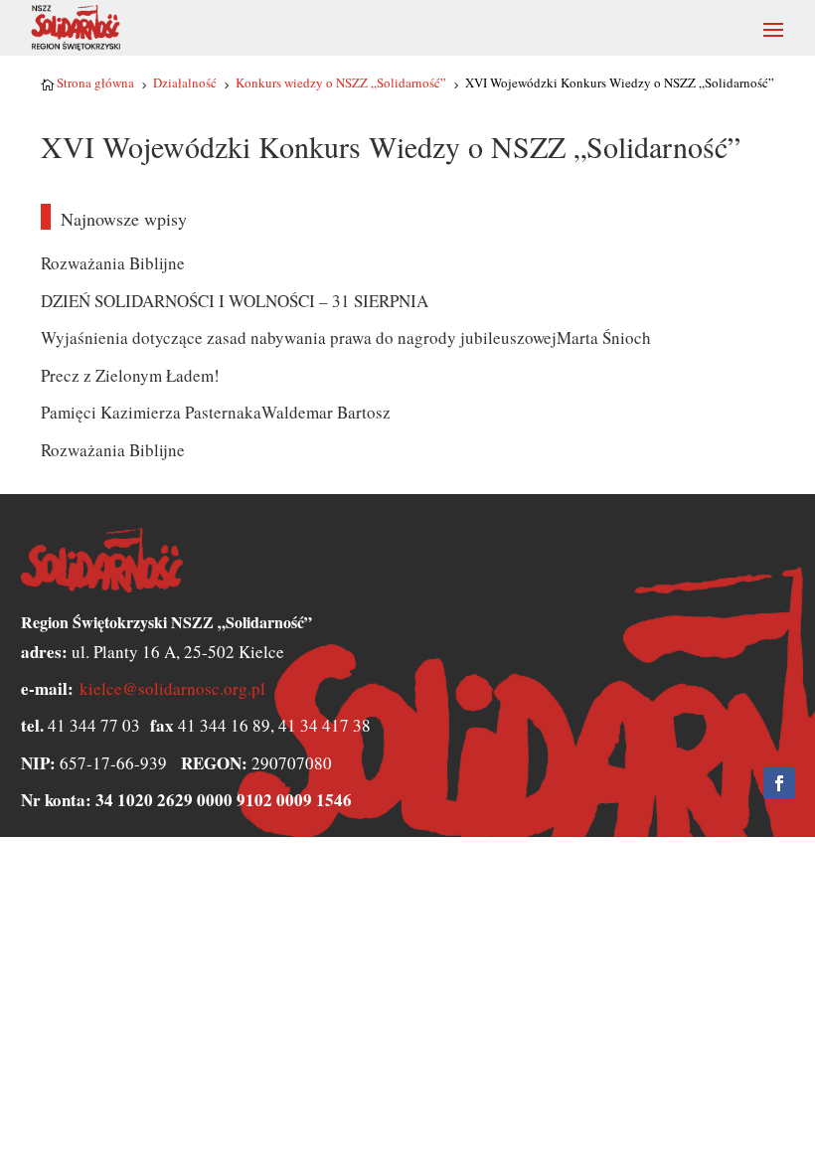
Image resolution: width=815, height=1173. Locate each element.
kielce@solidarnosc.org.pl (172, 688)
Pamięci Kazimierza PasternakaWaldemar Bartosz (216, 412)
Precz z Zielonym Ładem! (130, 375)
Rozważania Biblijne (113, 262)
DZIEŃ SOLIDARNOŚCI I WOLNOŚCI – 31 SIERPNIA (234, 300)
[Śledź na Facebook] (779, 783)
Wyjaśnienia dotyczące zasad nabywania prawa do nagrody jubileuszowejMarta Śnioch (346, 337)
